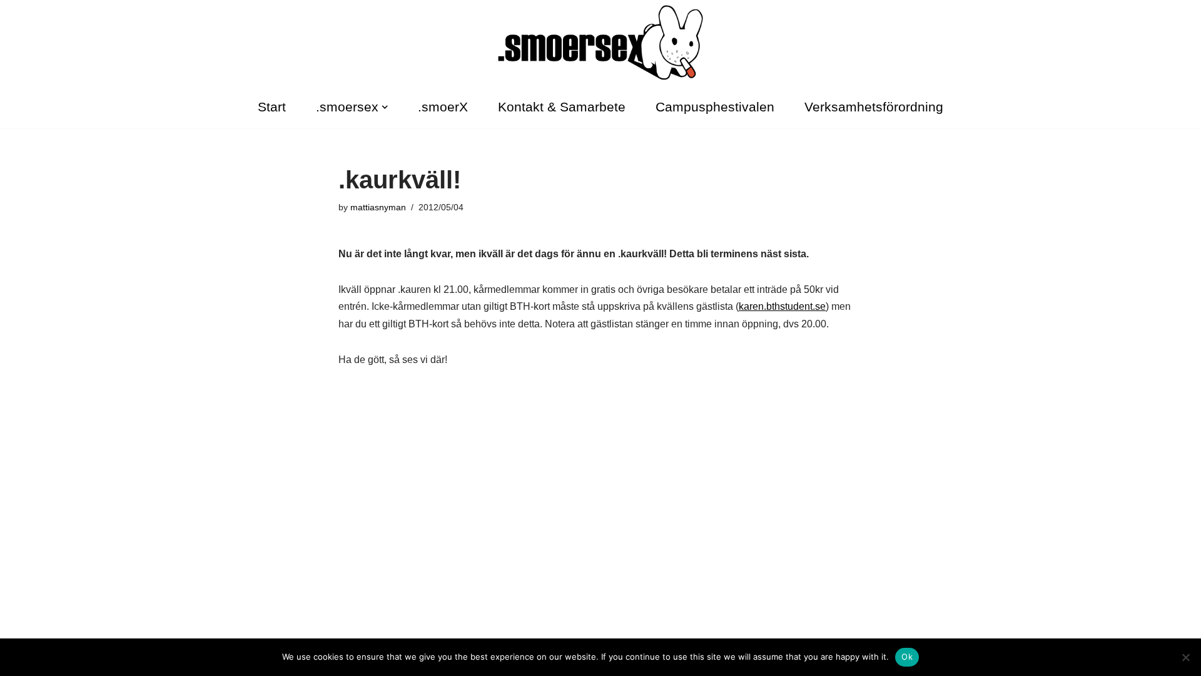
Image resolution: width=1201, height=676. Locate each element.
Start (272, 107)
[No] (1185, 657)
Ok (907, 657)
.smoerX (443, 107)
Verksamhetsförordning (873, 107)
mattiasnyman (378, 207)
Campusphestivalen (715, 107)
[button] (385, 107)
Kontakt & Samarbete (562, 107)
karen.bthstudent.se (782, 306)
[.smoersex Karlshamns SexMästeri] (600, 42)
